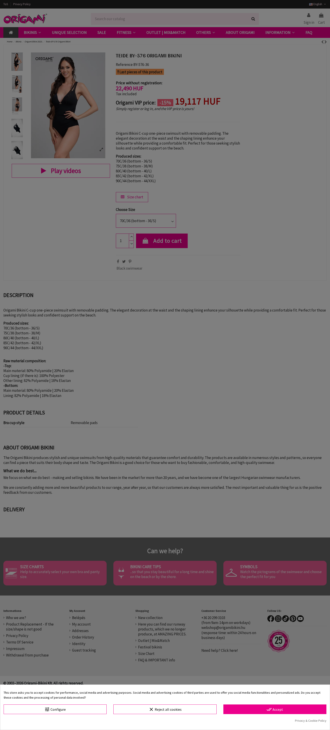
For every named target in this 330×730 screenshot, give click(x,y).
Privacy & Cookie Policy (310, 721)
